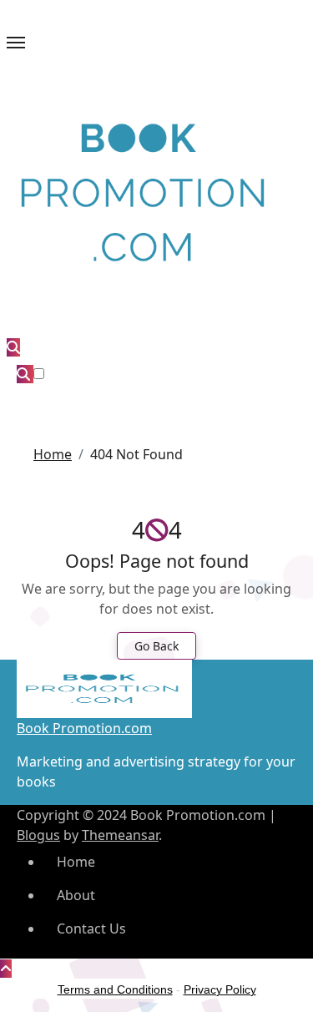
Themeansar (120, 835)
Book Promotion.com (84, 728)
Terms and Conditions (115, 989)
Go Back (156, 646)
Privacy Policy (220, 989)
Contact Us (91, 928)
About (76, 895)
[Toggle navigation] (16, 42)
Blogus (38, 835)
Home (76, 862)
